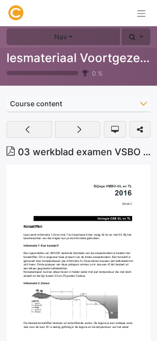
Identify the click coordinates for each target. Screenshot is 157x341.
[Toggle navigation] (141, 13)
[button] (136, 36)
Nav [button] (60, 36)
